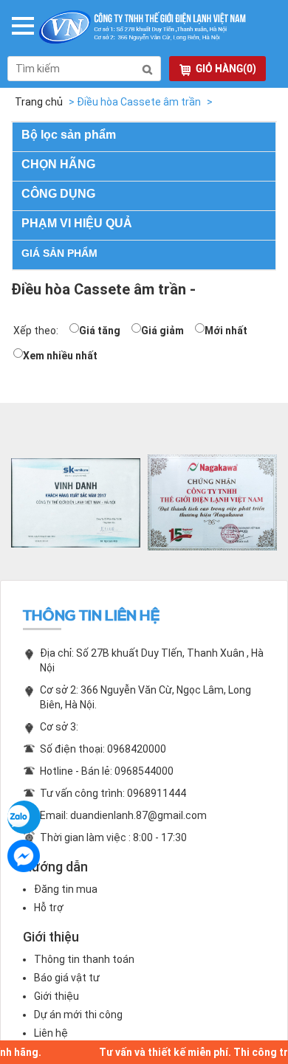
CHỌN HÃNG (58, 164)
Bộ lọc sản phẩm (68, 134)
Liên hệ (51, 1033)
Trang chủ (39, 102)
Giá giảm (162, 330)
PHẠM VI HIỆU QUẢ (76, 223)
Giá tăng (99, 330)
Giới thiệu (56, 996)
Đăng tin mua (65, 889)
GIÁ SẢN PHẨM (59, 253)
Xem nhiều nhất (60, 356)
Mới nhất (226, 330)
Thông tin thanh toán (84, 959)
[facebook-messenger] (24, 856)
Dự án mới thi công (78, 1014)
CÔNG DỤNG (58, 193)
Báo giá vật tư (67, 978)
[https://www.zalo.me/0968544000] (24, 817)
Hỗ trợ (49, 907)
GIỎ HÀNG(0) (226, 69)
